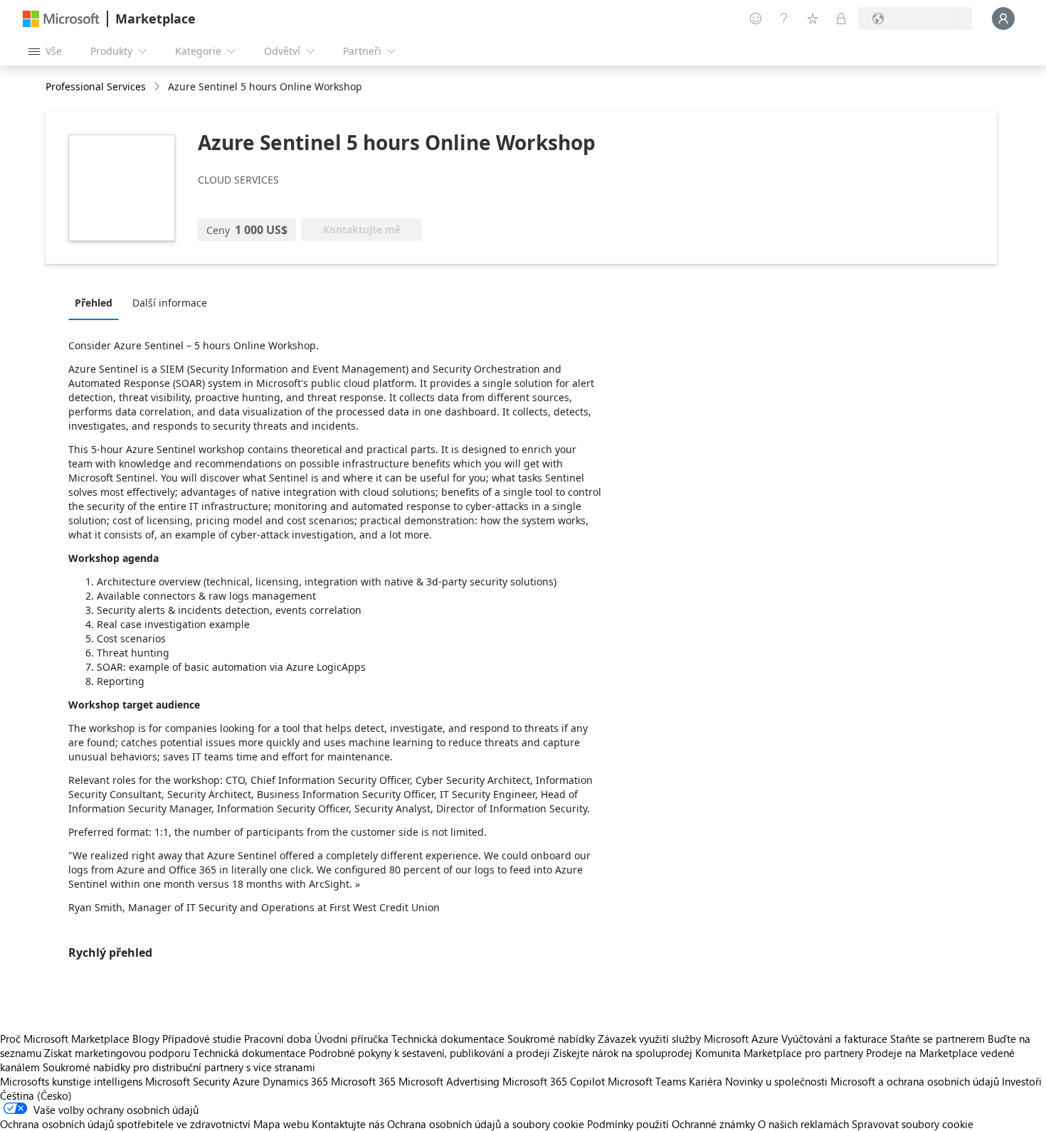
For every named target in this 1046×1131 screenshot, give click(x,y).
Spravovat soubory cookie (912, 1124)
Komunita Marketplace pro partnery (779, 1053)
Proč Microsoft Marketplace (65, 1038)
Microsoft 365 (363, 1081)
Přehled (93, 302)
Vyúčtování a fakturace (834, 1038)
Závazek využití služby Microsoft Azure (689, 1038)
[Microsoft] (61, 19)
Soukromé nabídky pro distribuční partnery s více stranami (179, 1067)
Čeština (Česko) (36, 1095)
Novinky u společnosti (776, 1081)
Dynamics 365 (295, 1081)
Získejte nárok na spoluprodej (622, 1053)
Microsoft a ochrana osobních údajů (914, 1081)
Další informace (169, 302)
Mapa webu (281, 1124)
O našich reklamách (803, 1124)
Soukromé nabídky (551, 1038)
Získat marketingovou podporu (117, 1053)
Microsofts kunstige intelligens (71, 1081)
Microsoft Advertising (449, 1081)
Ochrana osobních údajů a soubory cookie (485, 1124)
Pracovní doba (278, 1038)
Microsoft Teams (647, 1081)
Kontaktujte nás (348, 1124)
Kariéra (705, 1081)
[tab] (97, 302)
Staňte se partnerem (937, 1038)
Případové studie (201, 1038)
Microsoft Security (187, 1081)
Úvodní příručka (352, 1038)
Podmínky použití (628, 1124)
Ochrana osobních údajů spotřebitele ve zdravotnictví (125, 1124)
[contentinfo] (158, 87)
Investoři (1022, 1081)
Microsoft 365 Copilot (553, 1081)
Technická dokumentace (447, 1038)
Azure (246, 1081)
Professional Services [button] (96, 86)
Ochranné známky (713, 1124)
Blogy (145, 1038)
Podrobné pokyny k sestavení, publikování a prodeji (429, 1053)
